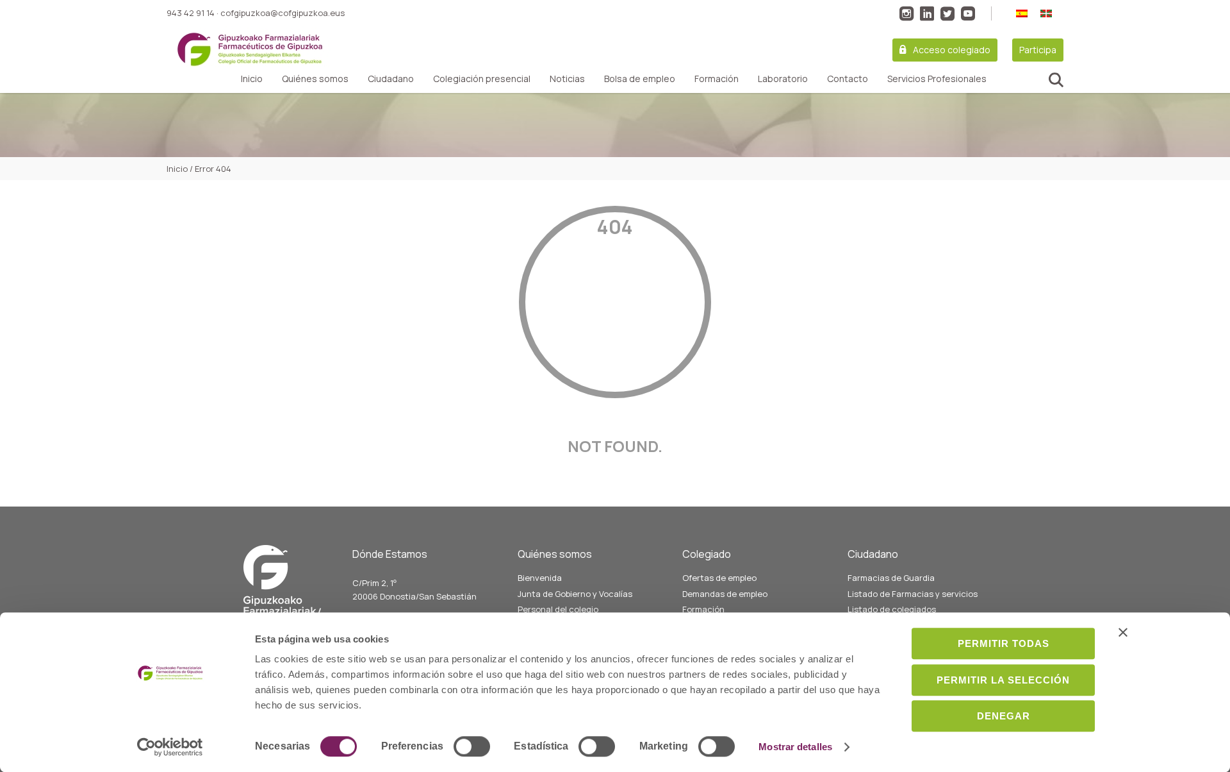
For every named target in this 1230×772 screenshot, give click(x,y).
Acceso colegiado (951, 50)
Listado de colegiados (892, 609)
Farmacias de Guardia (891, 577)
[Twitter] (947, 13)
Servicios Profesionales (937, 79)
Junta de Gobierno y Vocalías (575, 594)
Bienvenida (540, 577)
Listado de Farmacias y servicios (913, 594)
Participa (1037, 50)
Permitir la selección (1003, 680)
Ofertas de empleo (719, 577)
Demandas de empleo (724, 594)
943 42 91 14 (191, 13)
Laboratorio (783, 79)
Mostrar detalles (795, 746)
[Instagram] (906, 13)
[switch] (472, 746)
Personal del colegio (558, 609)
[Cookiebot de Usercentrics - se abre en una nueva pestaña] (170, 747)
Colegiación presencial (481, 79)
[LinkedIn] (927, 13)
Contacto (847, 79)
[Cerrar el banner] (1123, 632)
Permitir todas (1003, 643)
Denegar (1003, 715)
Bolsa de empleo (639, 79)
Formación (716, 79)
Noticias (567, 79)
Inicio (252, 79)
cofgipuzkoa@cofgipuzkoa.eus (282, 13)
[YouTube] (968, 13)
